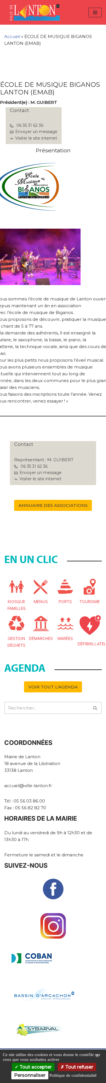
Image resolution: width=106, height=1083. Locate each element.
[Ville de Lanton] (37, 12)
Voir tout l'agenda (53, 687)
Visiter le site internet (36, 138)
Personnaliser (30, 1075)
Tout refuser (78, 1067)
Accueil (12, 36)
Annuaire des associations (53, 505)
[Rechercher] (95, 708)
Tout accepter (35, 1067)
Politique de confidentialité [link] (73, 1075)
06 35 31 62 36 (29, 125)
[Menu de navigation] (95, 12)
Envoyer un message (36, 131)
